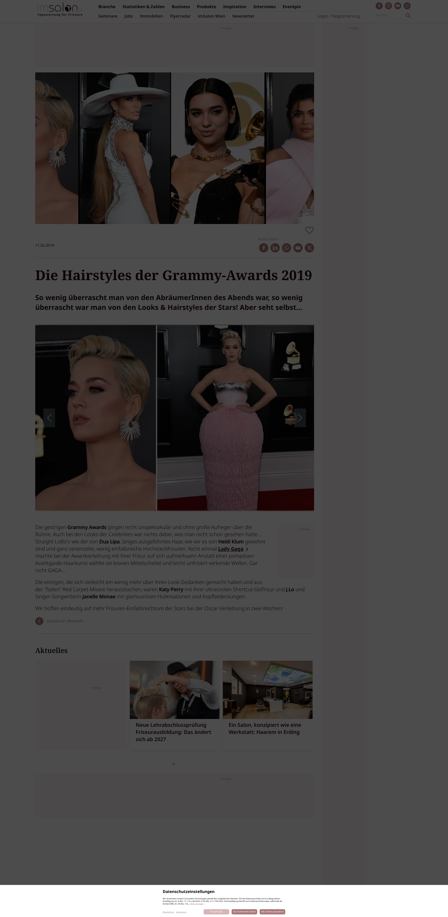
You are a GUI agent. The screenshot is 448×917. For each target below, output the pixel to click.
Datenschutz (168, 912)
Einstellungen (216, 911)
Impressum (181, 912)
